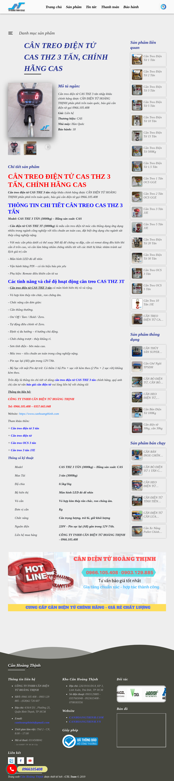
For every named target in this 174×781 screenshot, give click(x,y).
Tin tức (91, 7)
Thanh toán (110, 7)
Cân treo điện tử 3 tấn (25, 428)
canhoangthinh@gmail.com (32, 722)
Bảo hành (131, 7)
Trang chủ (54, 7)
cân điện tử (44, 384)
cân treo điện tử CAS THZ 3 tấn (75, 380)
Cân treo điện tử (21, 435)
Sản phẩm (74, 7)
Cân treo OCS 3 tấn (23, 443)
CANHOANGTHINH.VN (85, 721)
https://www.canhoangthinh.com (39, 413)
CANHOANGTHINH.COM (86, 717)
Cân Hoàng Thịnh (24, 665)
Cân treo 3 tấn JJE (23, 450)
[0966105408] (12, 769)
